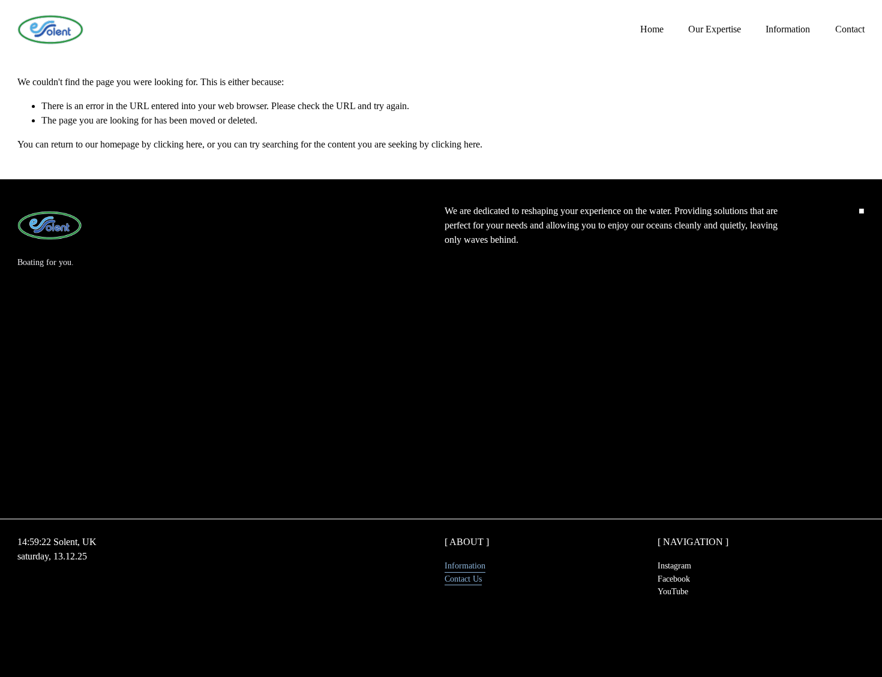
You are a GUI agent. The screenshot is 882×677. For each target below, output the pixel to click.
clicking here (178, 144)
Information (788, 29)
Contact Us (463, 578)
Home (652, 29)
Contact (850, 29)
